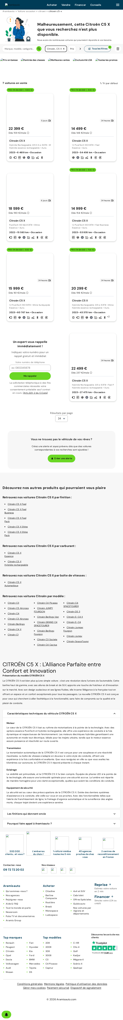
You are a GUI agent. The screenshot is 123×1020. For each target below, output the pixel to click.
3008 (48, 955)
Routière (50, 902)
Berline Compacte (51, 897)
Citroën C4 (13, 613)
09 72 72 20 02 (13, 870)
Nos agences (13, 895)
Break (48, 906)
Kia (31, 951)
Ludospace (51, 914)
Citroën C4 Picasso (47, 602)
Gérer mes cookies (34, 988)
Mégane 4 (78, 959)
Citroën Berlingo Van (48, 616)
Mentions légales (54, 984)
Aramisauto (9, 11)
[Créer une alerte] (6, 1014)
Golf (75, 951)
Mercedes (34, 963)
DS (30, 972)
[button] (63, 48)
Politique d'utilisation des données (86, 984)
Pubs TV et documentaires (20, 916)
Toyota (32, 967)
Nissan (9, 972)
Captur (49, 967)
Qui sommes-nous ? (16, 891)
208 (47, 942)
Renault (10, 942)
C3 (47, 959)
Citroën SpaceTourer (78, 641)
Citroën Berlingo (16, 624)
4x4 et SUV (79, 891)
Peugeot (10, 947)
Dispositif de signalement (85, 988)
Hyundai (33, 947)
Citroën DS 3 (73, 611)
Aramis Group (13, 920)
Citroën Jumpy (74, 636)
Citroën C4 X (14, 629)
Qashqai (77, 967)
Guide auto (79, 903)
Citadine (50, 891)
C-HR (76, 942)
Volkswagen (12, 963)
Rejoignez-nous (14, 899)
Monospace (51, 910)
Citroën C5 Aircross (18, 608)
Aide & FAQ (12, 903)
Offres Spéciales (82, 899)
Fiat (31, 942)
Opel (8, 955)
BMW (32, 959)
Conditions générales (30, 984)
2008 (48, 947)
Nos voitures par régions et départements (82, 910)
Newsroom (11, 912)
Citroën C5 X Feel (17, 504)
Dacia (9, 959)
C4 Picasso (51, 963)
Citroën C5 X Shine (18, 526)
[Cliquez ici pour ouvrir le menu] (117, 5)
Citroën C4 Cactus (47, 644)
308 (47, 951)
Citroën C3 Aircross (18, 618)
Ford (31, 955)
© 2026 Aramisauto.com (61, 999)
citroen (42, 11)
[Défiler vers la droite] (80, 48)
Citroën (10, 951)
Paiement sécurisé (58, 988)
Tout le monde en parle (18, 907)
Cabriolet (78, 895)
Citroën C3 (13, 602)
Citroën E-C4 (74, 622)
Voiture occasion (26, 11)
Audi (8, 967)
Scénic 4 (77, 963)
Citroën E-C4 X (75, 616)
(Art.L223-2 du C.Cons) (35, 392)
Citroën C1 (13, 634)
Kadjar (77, 955)
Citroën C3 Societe (47, 639)
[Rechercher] (38, 48)
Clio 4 (76, 947)
